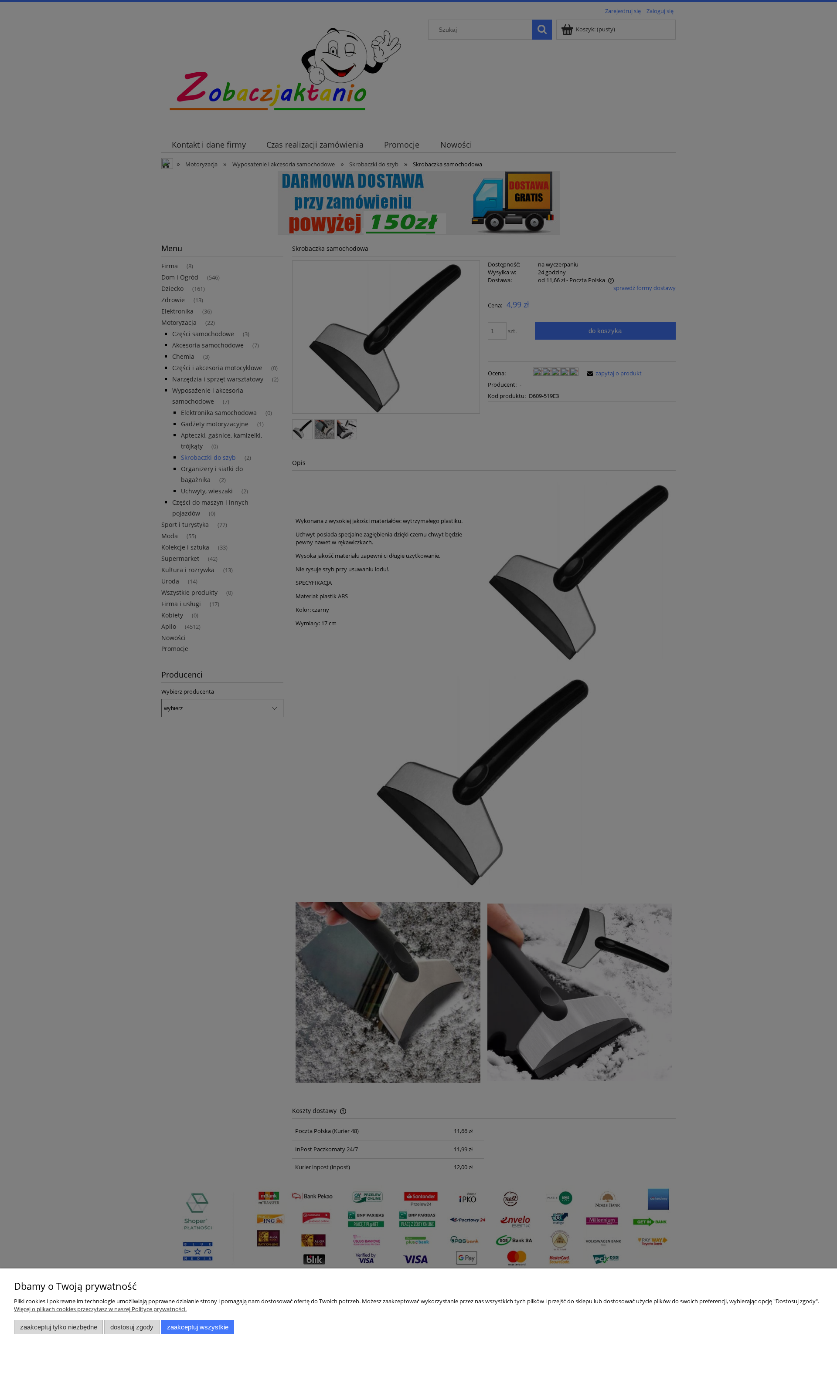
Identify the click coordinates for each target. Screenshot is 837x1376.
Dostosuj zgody (131, 1327)
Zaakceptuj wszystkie (197, 1327)
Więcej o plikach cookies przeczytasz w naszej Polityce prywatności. (100, 1309)
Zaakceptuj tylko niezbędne (58, 1327)
